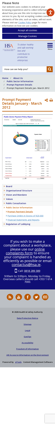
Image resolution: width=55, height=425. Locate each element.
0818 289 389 (32, 271)
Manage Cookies (27, 36)
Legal (27, 330)
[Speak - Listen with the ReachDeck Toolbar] (50, 12)
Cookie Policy (25, 22)
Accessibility (27, 342)
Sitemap (27, 324)
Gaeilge (27, 336)
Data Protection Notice (27, 318)
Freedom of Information (27, 349)
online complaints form (25, 251)
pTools (18, 362)
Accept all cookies (27, 30)
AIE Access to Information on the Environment (27, 355)
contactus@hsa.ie (26, 264)
